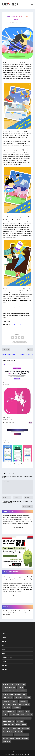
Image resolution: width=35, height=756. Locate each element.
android (20, 687)
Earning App (6, 708)
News (3, 653)
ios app (5, 714)
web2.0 (17, 735)
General (4, 637)
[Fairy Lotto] (17, 401)
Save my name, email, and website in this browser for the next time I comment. (17, 502)
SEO (4, 731)
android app (7, 691)
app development (20, 694)
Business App (7, 701)
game (27, 711)
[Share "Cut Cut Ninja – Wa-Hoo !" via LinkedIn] (19, 337)
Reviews (4, 661)
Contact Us (7, 754)
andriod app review (9, 687)
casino (15, 701)
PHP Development (7, 657)
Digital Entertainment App (20, 704)
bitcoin (27, 697)
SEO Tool (10, 731)
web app (5, 738)
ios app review (14, 714)
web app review (15, 738)
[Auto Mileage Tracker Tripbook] (17, 453)
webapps (25, 738)
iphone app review (8, 721)
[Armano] (17, 429)
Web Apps (4, 669)
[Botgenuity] (17, 372)
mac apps (20, 721)
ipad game (29, 714)
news (24, 724)
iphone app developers (23, 718)
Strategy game (7, 735)
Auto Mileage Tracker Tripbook (12, 463)
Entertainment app (9, 711)
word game (6, 741)
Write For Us (14, 754)
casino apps (23, 701)
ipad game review (8, 718)
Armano (5, 440)
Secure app (25, 728)
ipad (22, 714)
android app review (19, 691)
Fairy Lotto (6, 417)
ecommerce (16, 708)
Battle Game (19, 697)
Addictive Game (8, 684)
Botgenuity (6, 382)
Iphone (3, 649)
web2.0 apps (24, 735)
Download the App (19, 324)
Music (18, 724)
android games (8, 694)
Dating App (6, 704)
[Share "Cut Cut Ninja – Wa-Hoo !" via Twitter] (16, 337)
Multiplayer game (8, 724)
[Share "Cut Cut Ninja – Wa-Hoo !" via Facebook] (12, 337)
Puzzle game (16, 728)
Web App (4, 665)
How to (4, 641)
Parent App (6, 728)
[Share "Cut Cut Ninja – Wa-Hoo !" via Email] (22, 337)
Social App (18, 731)
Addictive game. (20, 684)
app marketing (7, 697)
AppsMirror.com (19, 752)
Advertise (20, 754)
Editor (13, 23)
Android (4, 633)
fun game (21, 711)
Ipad (3, 645)
